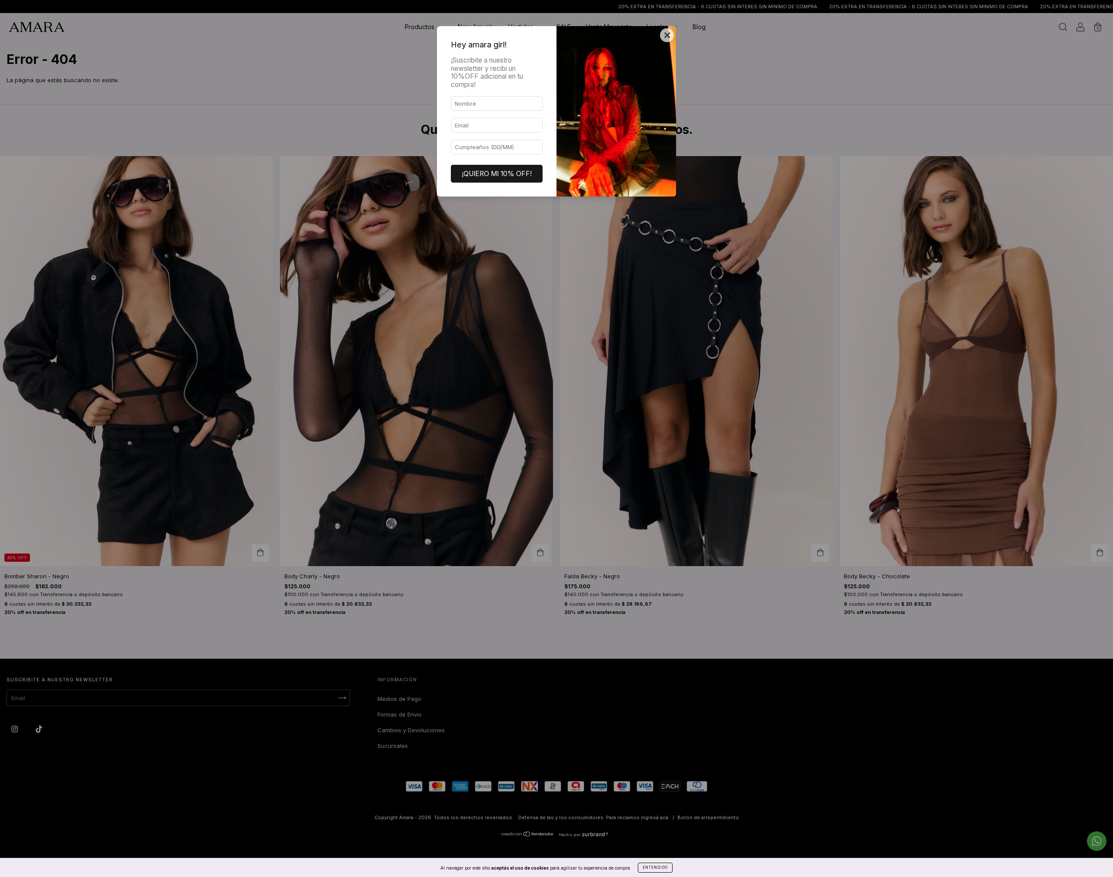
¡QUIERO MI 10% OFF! (497, 174)
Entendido (655, 867)
